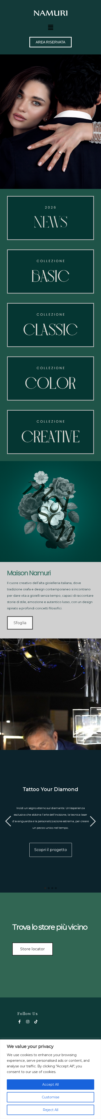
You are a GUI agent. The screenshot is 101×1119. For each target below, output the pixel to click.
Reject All (50, 1110)
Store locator (32, 949)
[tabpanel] (50, 821)
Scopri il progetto (50, 850)
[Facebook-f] (19, 1022)
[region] (50, 1079)
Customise (50, 1097)
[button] (50, 27)
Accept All (50, 1084)
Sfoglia (20, 623)
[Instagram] (28, 1022)
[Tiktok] (36, 1022)
